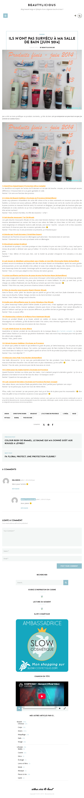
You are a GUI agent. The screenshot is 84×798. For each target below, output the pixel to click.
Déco (20, 756)
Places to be (22, 774)
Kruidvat (33, 414)
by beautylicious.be (47, 47)
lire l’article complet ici (65, 331)
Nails (19, 738)
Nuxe (74, 414)
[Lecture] (19, 708)
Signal (16, 418)
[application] (42, 696)
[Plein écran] (65, 708)
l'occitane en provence (50, 414)
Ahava (6, 414)
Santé (20, 778)
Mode (20, 767)
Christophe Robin (19, 414)
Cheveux (21, 724)
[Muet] (60, 708)
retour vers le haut (42, 789)
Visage (20, 742)
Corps (20, 727)
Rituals (7, 418)
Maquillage (22, 735)
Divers (42, 34)
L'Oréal (65, 414)
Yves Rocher (27, 418)
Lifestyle (20, 747)
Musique (21, 771)
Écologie (21, 760)
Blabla (20, 749)
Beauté (19, 722)
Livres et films (23, 763)
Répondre (15, 489)
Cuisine (20, 753)
